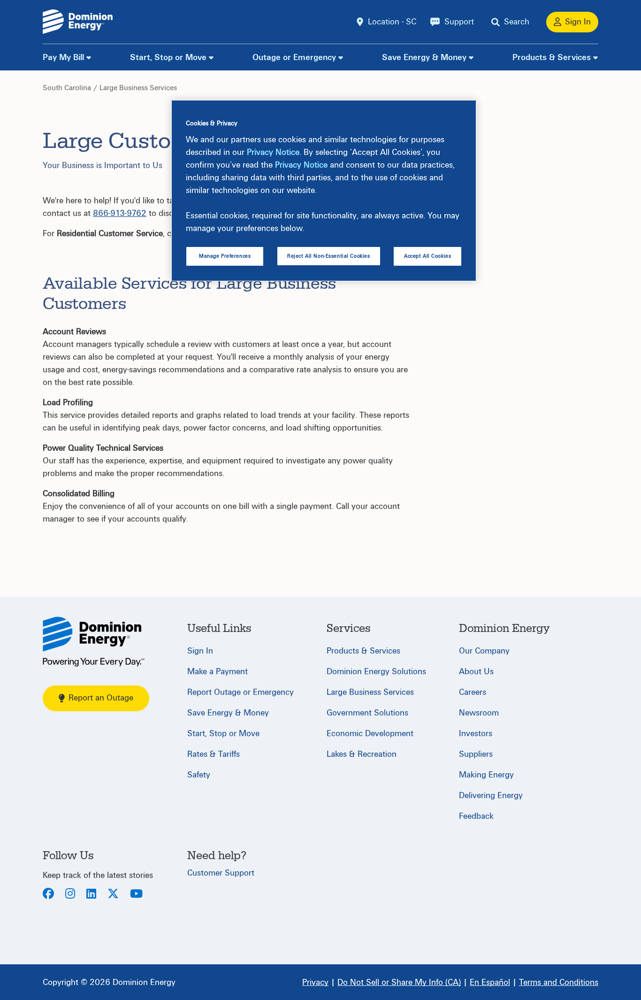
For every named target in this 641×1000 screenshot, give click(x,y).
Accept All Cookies (427, 256)
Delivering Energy (491, 795)
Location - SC (392, 22)
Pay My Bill (63, 57)
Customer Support (220, 873)
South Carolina (67, 88)
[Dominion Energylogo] (78, 21)
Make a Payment (217, 672)
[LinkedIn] (91, 894)
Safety (198, 775)
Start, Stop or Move (168, 57)
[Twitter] (113, 894)
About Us (476, 672)
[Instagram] (70, 894)
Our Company (484, 651)
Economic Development (370, 733)
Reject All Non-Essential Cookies (328, 256)
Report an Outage (101, 698)
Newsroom (479, 713)
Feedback (476, 816)
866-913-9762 (119, 213)
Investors (475, 733)
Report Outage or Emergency (240, 692)
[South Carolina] (94, 641)
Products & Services (551, 57)
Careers (472, 692)
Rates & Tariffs (213, 754)
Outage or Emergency (294, 57)
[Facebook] (48, 894)
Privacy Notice (273, 152)
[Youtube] (136, 894)
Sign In (200, 651)
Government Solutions (367, 713)
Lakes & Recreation (362, 754)
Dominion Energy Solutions (376, 672)
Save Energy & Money (424, 57)
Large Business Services (138, 88)
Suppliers (476, 754)
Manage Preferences (225, 256)
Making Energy (486, 775)
